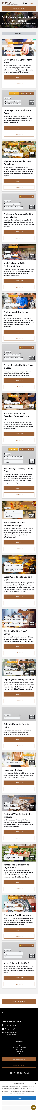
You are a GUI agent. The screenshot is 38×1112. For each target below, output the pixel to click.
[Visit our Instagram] (14, 1073)
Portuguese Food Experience (17, 915)
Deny (19, 1103)
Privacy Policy (19, 1049)
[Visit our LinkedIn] (18, 1073)
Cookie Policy (19, 1051)
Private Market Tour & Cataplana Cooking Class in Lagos (17, 416)
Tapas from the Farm (13, 770)
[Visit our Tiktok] (21, 1073)
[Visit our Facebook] (11, 1073)
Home (19, 1045)
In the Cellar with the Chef (16, 963)
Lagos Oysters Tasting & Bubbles (19, 679)
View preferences (19, 1108)
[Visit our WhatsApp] (25, 1073)
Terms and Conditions (19, 1047)
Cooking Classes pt (10, 1012)
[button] (35, 1083)
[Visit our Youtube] (28, 1073)
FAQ (19, 1054)
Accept (19, 1098)
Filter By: (20, 33)
